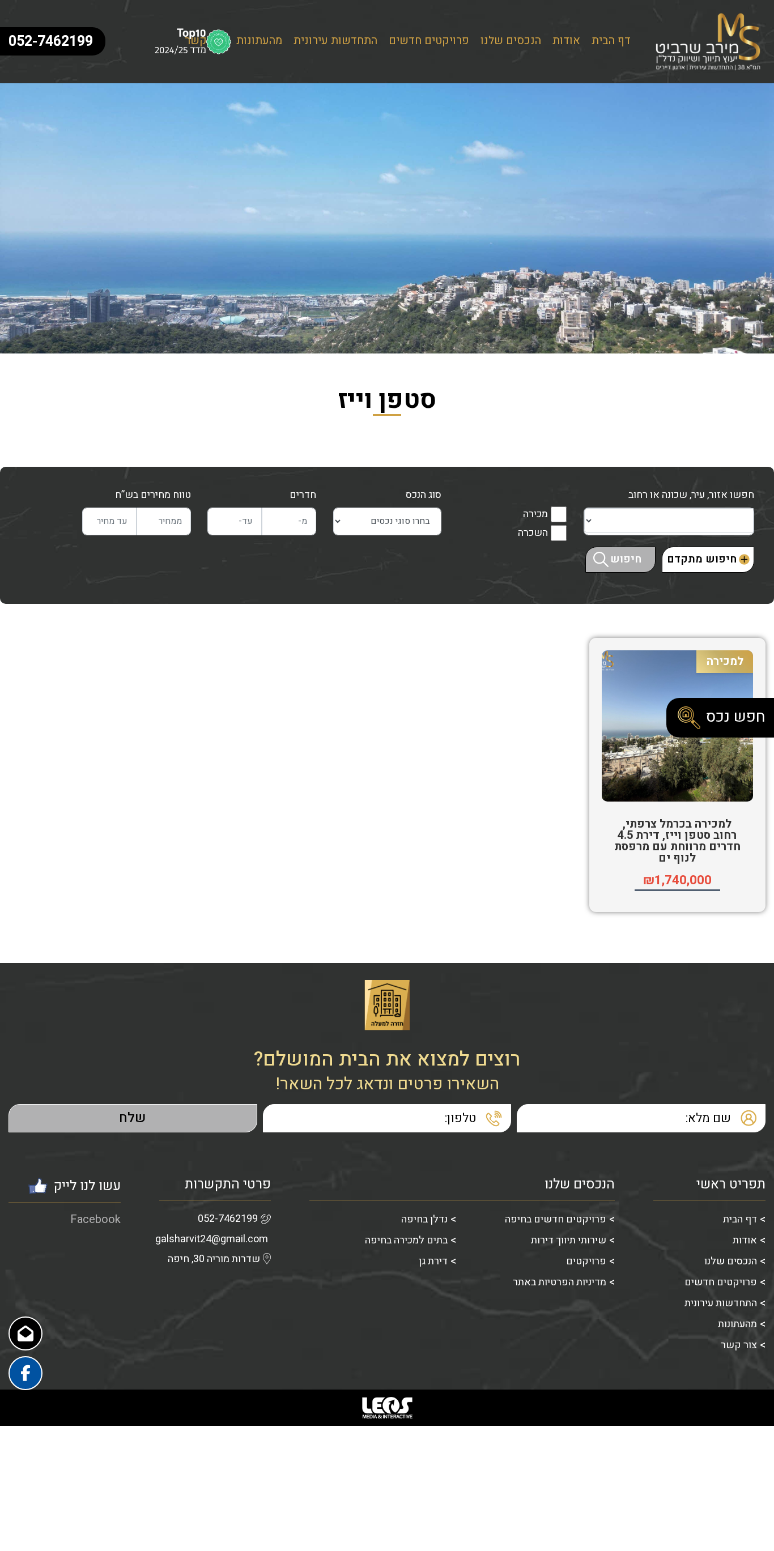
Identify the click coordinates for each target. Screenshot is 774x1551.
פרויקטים (586, 1261)
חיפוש (625, 559)
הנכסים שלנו (510, 41)
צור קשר (739, 1345)
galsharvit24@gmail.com (211, 1239)
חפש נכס (736, 716)
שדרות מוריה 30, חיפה (214, 1259)
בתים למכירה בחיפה (406, 1240)
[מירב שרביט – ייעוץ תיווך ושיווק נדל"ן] (709, 41)
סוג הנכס (423, 495)
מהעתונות (259, 41)
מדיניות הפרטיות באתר (559, 1282)
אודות (566, 41)
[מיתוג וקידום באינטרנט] (387, 1408)
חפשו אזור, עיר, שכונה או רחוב (691, 495)
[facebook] (25, 1373)
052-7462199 (228, 1219)
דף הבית (611, 41)
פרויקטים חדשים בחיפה (555, 1219)
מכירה (535, 514)
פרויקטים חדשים (429, 41)
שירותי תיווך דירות (568, 1240)
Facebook (95, 1219)
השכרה (533, 533)
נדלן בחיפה (424, 1219)
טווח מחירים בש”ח (153, 495)
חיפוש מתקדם (702, 559)
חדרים (303, 495)
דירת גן (433, 1261)
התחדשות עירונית (335, 41)
